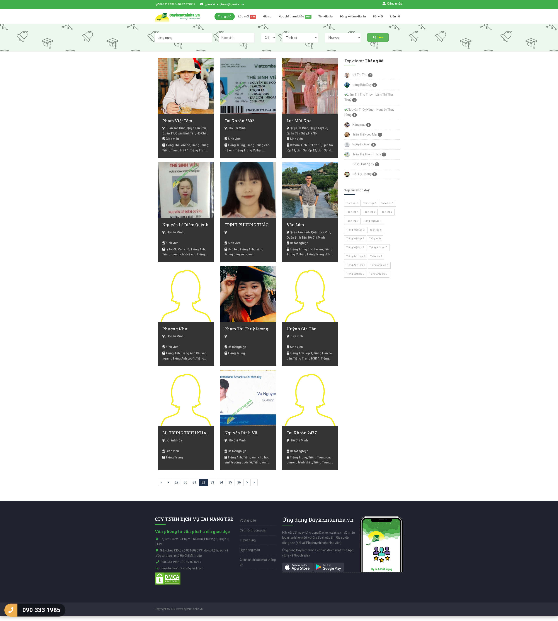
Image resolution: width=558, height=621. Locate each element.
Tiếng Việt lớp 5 (355, 274)
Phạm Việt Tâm (177, 120)
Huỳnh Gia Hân (302, 328)
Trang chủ (224, 16)
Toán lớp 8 (375, 229)
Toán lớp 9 (376, 256)
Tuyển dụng (248, 540)
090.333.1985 (167, 4)
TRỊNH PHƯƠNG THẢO (246, 224)
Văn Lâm (295, 224)
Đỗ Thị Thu (359, 74)
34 (221, 482)
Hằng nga (359, 124)
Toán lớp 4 (352, 211)
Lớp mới (246, 16)
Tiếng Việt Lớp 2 (355, 229)
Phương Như (174, 328)
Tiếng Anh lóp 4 (379, 265)
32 (203, 482)
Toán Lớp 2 (369, 203)
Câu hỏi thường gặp (253, 530)
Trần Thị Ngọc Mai (364, 134)
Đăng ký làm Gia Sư (353, 16)
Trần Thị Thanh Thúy (366, 154)
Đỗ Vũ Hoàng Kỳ (363, 164)
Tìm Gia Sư (325, 16)
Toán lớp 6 (386, 211)
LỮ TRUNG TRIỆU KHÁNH (185, 432)
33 (212, 482)
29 (176, 482)
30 (185, 482)
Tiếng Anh (375, 238)
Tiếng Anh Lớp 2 (355, 256)
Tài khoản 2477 (302, 432)
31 (194, 482)
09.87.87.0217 (186, 4)
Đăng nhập (394, 3)
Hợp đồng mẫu (250, 550)
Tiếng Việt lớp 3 (355, 238)
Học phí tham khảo (294, 16)
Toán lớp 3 (352, 203)
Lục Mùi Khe (299, 120)
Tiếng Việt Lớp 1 (372, 220)
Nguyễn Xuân (361, 144)
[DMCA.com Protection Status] (168, 578)
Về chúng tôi (248, 520)
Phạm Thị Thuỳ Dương (246, 328)
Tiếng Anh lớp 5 (378, 274)
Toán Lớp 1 (387, 203)
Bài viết (378, 16)
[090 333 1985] (10, 610)
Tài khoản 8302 (239, 120)
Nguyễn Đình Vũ (241, 432)
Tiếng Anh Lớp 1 (355, 265)
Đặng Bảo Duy (362, 85)
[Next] (247, 482)
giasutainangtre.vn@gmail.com (224, 4)
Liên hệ (395, 16)
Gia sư (267, 16)
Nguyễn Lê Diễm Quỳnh (185, 224)
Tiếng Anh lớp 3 (378, 247)
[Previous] (168, 482)
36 (239, 482)
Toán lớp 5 (369, 211)
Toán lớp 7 (352, 220)
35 (230, 482)
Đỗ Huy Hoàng (362, 174)
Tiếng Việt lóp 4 (355, 247)
